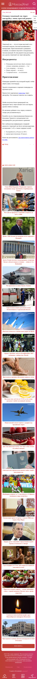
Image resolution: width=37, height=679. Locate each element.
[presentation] (30, 144)
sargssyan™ (25, 671)
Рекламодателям (28, 667)
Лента (13, 677)
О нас (18, 667)
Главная (4, 677)
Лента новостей (9, 165)
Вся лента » (18, 646)
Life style (32, 12)
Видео (23, 677)
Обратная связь (9, 667)
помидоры (21, 93)
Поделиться (32, 677)
